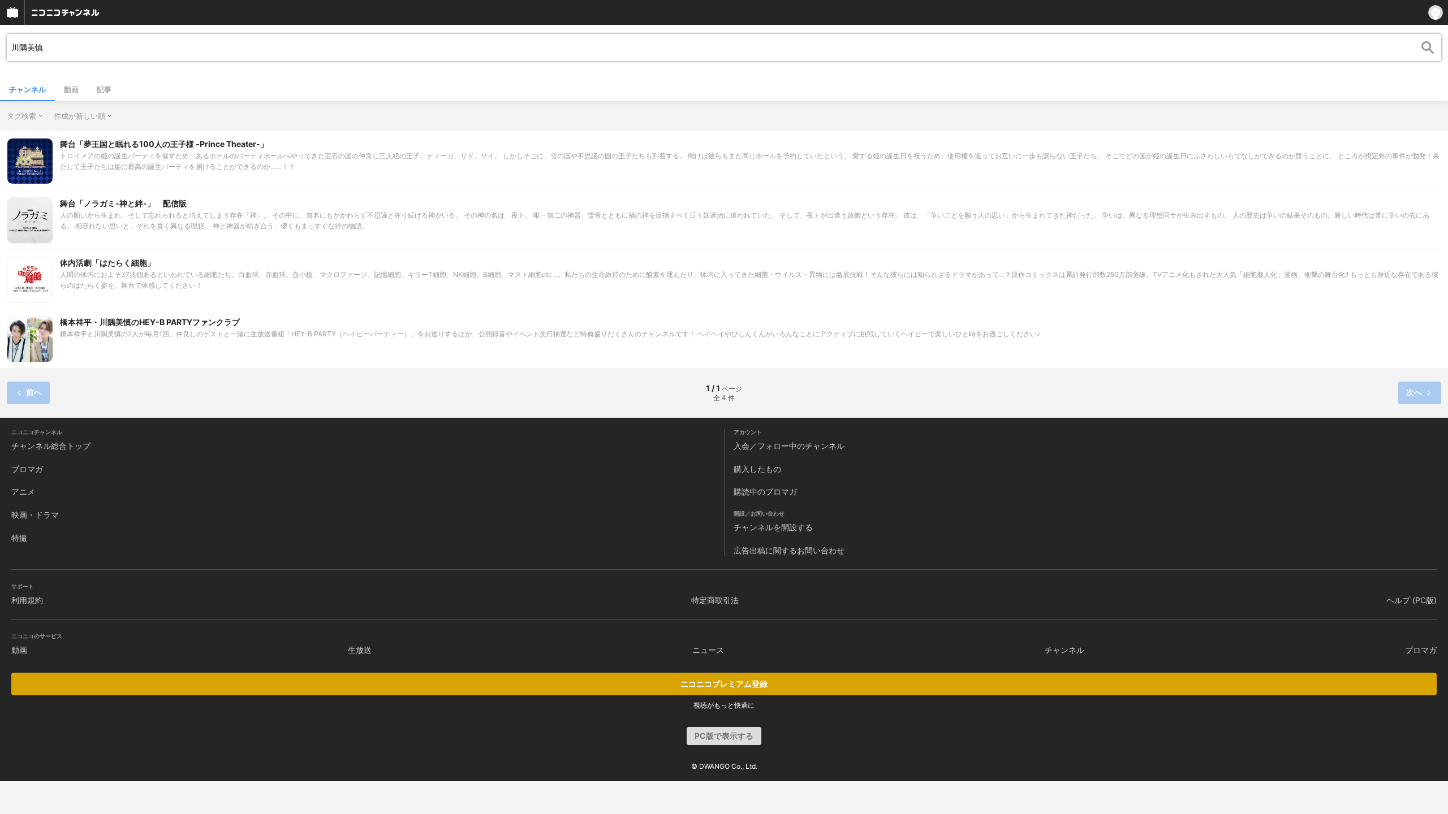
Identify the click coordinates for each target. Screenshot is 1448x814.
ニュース (708, 650)
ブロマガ (27, 469)
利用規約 (27, 600)
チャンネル (27, 89)
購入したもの (757, 469)
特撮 (19, 538)
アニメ (23, 491)
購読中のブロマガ (765, 491)
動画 (71, 89)
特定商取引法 (715, 600)
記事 (104, 89)
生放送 (360, 650)
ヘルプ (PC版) (1411, 600)
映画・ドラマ (35, 514)
